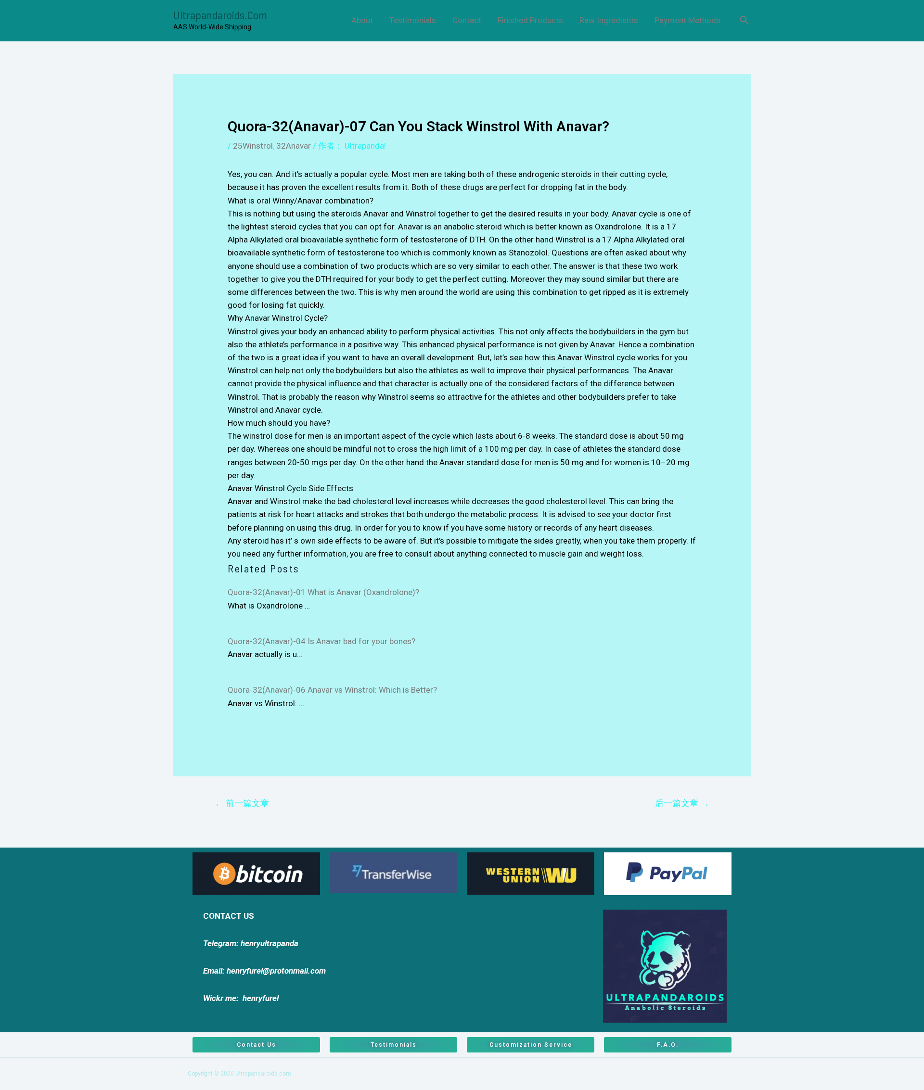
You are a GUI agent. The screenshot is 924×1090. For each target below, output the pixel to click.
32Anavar (293, 146)
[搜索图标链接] (744, 20)
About (362, 20)
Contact (466, 20)
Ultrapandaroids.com (220, 15)
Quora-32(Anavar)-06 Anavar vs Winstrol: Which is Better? (332, 690)
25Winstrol (253, 146)
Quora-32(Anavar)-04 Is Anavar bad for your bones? (321, 641)
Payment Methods (687, 20)
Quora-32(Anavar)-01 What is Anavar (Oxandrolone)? (323, 592)
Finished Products (530, 20)
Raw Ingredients (608, 20)
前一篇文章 (242, 803)
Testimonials (412, 20)
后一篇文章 (682, 803)
